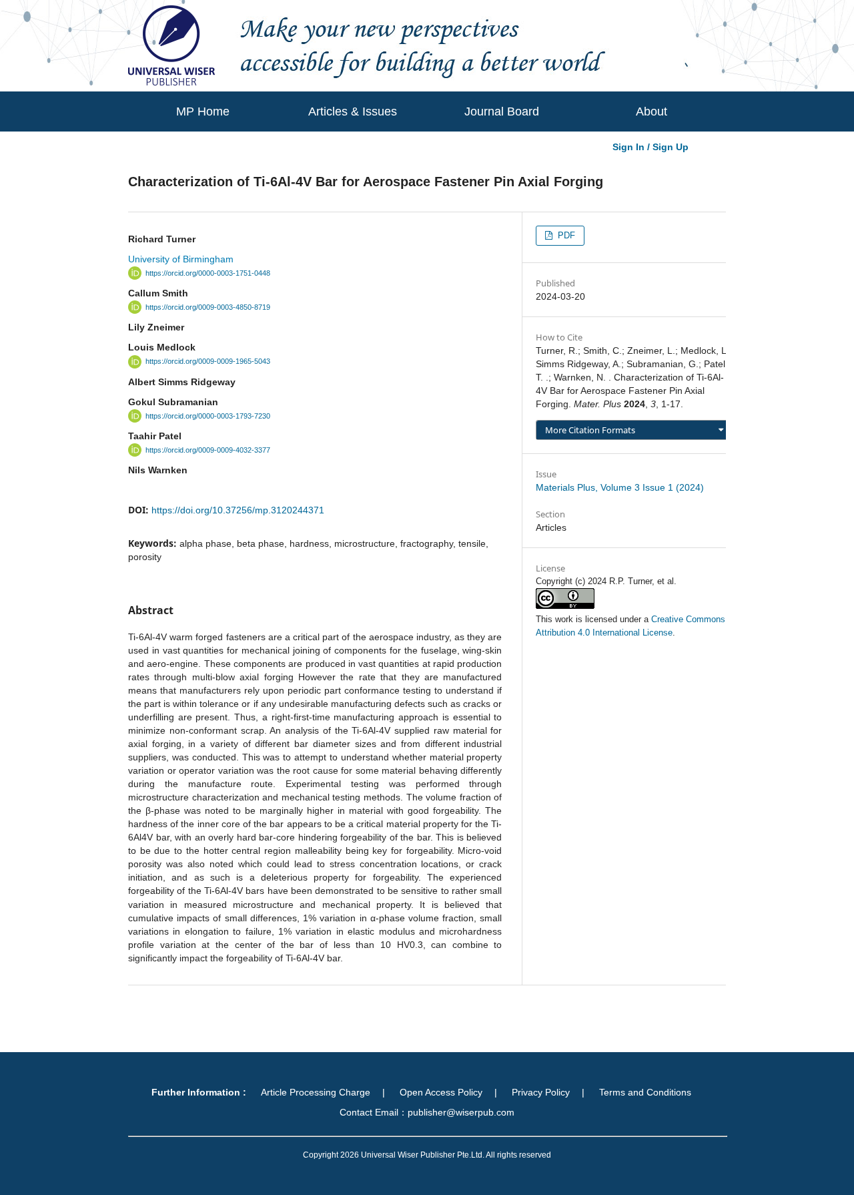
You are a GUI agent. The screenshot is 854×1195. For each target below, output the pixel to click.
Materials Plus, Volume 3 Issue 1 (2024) (620, 487)
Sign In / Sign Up (650, 147)
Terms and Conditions (645, 1092)
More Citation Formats (590, 430)
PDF (565, 235)
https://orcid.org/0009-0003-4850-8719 (207, 307)
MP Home (203, 111)
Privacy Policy (541, 1092)
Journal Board (501, 111)
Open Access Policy (441, 1092)
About (651, 111)
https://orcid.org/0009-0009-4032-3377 (207, 450)
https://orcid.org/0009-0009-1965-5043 (207, 362)
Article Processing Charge (315, 1092)
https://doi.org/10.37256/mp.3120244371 (237, 510)
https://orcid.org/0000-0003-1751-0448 (207, 273)
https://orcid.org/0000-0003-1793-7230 (207, 416)
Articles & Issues (352, 111)
